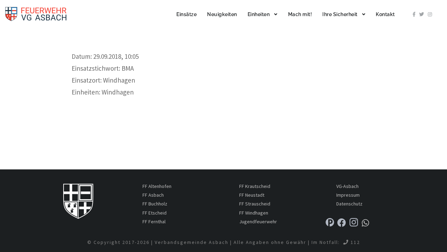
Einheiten (259, 14)
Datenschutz (349, 204)
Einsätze (186, 14)
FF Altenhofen (156, 186)
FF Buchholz (154, 204)
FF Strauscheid (254, 204)
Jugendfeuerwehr (258, 221)
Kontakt (385, 14)
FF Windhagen (253, 213)
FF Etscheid (154, 213)
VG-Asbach (347, 186)
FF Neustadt (251, 195)
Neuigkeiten (222, 14)
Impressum (348, 195)
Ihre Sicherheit (340, 14)
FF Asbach (153, 195)
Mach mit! (300, 14)
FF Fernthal (154, 221)
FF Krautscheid (254, 186)
